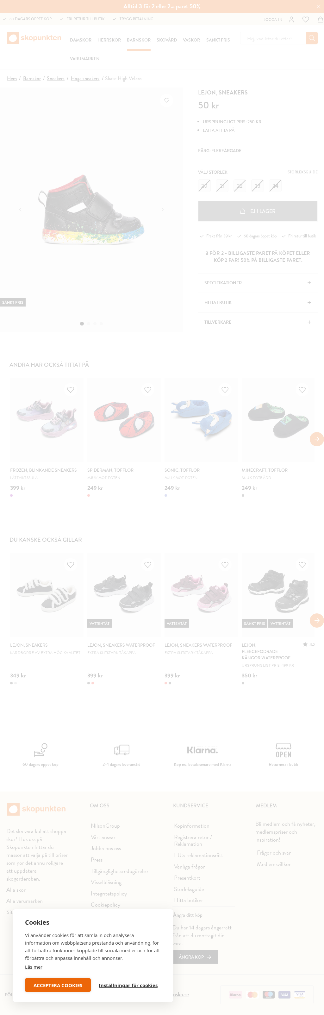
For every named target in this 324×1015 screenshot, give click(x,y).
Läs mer (33, 967)
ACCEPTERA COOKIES (58, 985)
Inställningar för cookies (128, 985)
